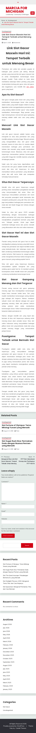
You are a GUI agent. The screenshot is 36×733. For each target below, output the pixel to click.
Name (3, 503)
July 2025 (6, 669)
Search (27, 545)
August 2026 (7, 624)
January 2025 (7, 689)
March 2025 (7, 682)
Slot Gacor (6, 707)
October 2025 (7, 658)
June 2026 (6, 631)
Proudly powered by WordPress (14, 726)
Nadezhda (17, 42)
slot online (30, 87)
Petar (17, 431)
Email (3, 511)
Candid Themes (21, 728)
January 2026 (7, 648)
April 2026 (6, 638)
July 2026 (6, 628)
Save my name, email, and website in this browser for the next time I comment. (17, 530)
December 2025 (8, 652)
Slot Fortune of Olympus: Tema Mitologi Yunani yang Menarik (16, 426)
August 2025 (7, 665)
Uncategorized (6, 31)
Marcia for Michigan (16, 10)
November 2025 (8, 655)
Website (4, 519)
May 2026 (6, 634)
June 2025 (6, 672)
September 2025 (8, 662)
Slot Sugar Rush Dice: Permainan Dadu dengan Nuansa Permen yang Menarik (17, 443)
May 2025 (6, 676)
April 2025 (6, 679)
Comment (5, 481)
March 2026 (7, 641)
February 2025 (8, 686)
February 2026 (8, 645)
